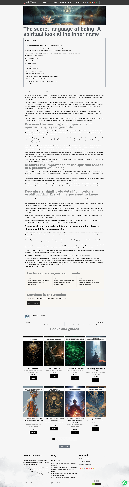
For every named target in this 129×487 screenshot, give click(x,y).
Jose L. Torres (32, 61)
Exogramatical (32, 66)
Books (55, 2)
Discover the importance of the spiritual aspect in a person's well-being (45, 48)
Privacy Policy (47, 483)
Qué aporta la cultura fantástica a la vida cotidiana (64, 467)
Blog (69, 2)
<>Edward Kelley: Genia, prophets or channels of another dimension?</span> (64, 281)
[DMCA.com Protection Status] (96, 484)
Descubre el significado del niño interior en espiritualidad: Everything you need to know (49, 50)
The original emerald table (35, 71)
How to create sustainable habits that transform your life (43, 76)
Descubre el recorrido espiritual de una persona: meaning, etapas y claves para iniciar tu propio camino (55, 53)
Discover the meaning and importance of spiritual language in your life (44, 45)
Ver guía (33, 378)
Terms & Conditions (57, 483)
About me (46, 2)
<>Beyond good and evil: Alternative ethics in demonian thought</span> (38, 281)
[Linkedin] (98, 481)
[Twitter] (96, 481)
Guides (62, 2)
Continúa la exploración (32, 58)
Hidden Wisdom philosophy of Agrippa (38, 78)
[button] (103, 40)
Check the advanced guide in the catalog (35, 266)
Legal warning (39, 483)
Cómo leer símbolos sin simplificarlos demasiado (63, 477)
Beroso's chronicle (33, 68)
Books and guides (31, 63)
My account (77, 2)
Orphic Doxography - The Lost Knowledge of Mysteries (43, 81)
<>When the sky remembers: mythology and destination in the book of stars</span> (89, 281)
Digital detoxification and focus (36, 73)
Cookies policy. (67, 483)
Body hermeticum (33, 84)
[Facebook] (94, 481)
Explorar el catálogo (33, 303)
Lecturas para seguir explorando (35, 55)
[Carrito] (101, 2)
